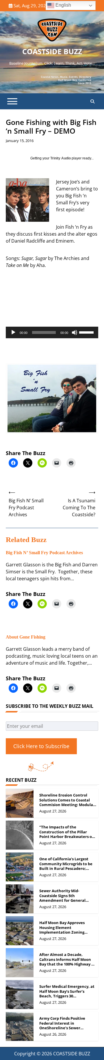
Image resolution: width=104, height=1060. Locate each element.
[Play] (13, 332)
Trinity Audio (60, 158)
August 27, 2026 (52, 811)
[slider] (87, 332)
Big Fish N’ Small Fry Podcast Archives (44, 552)
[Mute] (74, 332)
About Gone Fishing (25, 636)
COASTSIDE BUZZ (52, 51)
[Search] (92, 101)
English (62, 5)
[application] (52, 332)
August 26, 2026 (52, 1034)
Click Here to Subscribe (41, 746)
